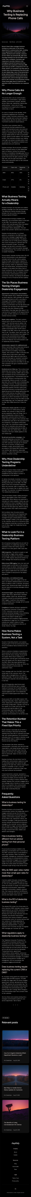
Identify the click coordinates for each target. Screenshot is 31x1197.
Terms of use (15, 1178)
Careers (15, 1155)
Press (15, 1169)
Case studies (15, 1166)
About (15, 1152)
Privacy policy (15, 1181)
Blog (15, 1163)
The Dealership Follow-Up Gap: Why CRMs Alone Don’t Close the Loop (15, 402)
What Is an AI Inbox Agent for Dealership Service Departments (15, 525)
